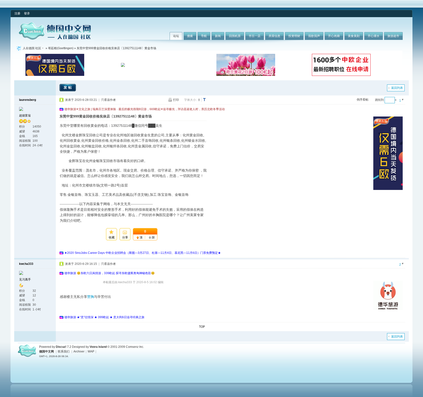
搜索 (190, 36)
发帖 (68, 87)
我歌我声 (314, 36)
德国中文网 (46, 351)
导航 (204, 36)
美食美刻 (354, 36)
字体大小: (190, 100)
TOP (202, 326)
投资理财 (294, 36)
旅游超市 (393, 36)
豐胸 (90, 297)
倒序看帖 (362, 99)
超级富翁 (25, 115)
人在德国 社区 (32, 48)
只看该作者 (108, 100)
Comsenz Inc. (135, 347)
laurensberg (27, 100)
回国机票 (235, 36)
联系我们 (64, 351)
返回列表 (397, 88)
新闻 (218, 36)
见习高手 (25, 279)
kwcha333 (26, 264)
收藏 (112, 237)
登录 (27, 13)
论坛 (176, 36)
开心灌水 (373, 36)
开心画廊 (334, 36)
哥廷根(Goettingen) (60, 48)
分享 (125, 237)
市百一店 (254, 36)
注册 (17, 13)
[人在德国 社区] (55, 38)
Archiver (78, 351)
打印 (176, 100)
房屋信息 (274, 36)
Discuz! (61, 347)
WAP (91, 351)
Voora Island (98, 347)
